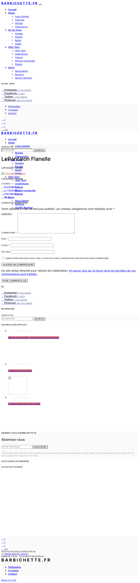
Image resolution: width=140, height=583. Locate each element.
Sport (11, 67)
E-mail (5, 245)
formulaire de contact (16, 554)
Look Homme (22, 16)
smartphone (21, 54)
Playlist (18, 37)
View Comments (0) (14, 280)
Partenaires (14, 106)
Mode (11, 12)
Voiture (19, 57)
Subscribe (40, 447)
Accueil (12, 9)
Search (39, 150)
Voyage (19, 33)
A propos (13, 109)
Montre (19, 23)
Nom (4, 239)
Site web (5, 252)
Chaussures (21, 26)
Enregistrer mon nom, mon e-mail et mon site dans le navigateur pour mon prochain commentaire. (57, 258)
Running (19, 74)
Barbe (18, 40)
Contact (12, 113)
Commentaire (9, 232)
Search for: (7, 147)
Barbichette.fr (19, 3)
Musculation (21, 71)
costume (19, 19)
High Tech (13, 47)
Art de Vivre (15, 30)
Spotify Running (23, 77)
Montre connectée (25, 60)
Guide (18, 43)
